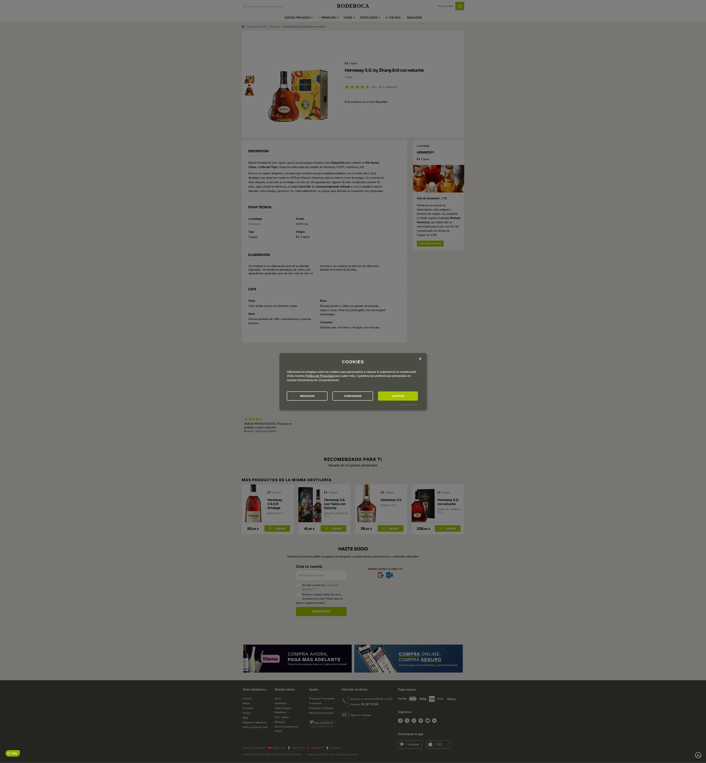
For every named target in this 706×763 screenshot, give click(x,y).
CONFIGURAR (352, 396)
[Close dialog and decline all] (420, 359)
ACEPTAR (398, 396)
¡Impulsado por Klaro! (408, 405)
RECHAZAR (307, 396)
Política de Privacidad (319, 375)
